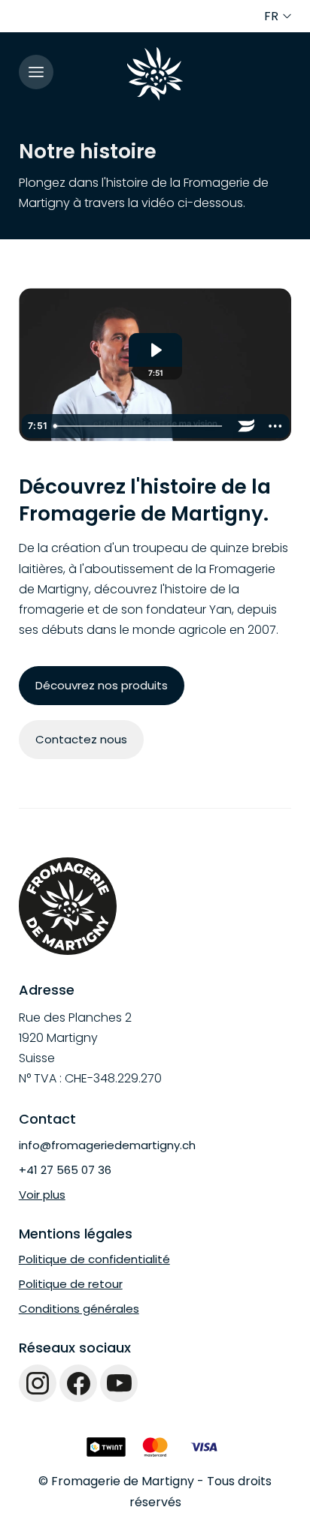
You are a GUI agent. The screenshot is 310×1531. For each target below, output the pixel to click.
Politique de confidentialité (94, 1259)
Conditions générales (79, 1308)
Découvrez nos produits (101, 685)
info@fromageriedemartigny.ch (107, 1145)
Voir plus (42, 1194)
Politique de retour (71, 1284)
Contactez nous (81, 739)
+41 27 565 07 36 (65, 1170)
